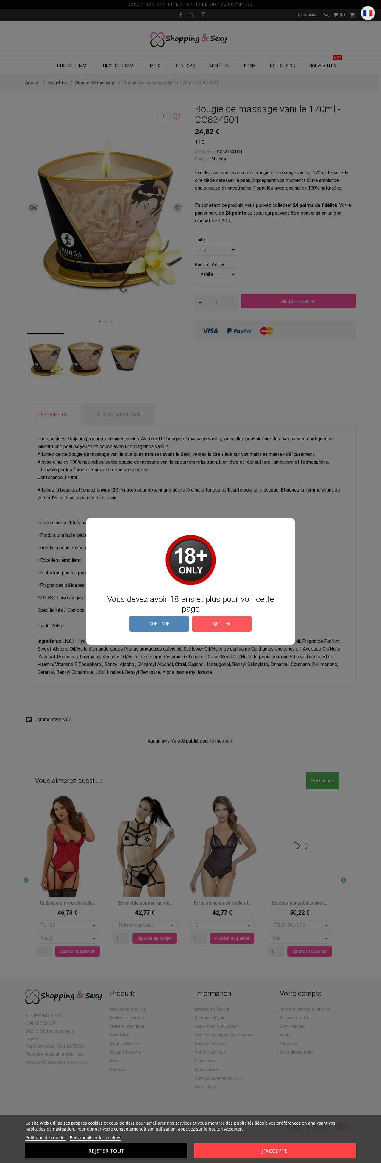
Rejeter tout (106, 1150)
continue (159, 623)
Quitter (222, 623)
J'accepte (275, 1150)
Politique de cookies (45, 1137)
